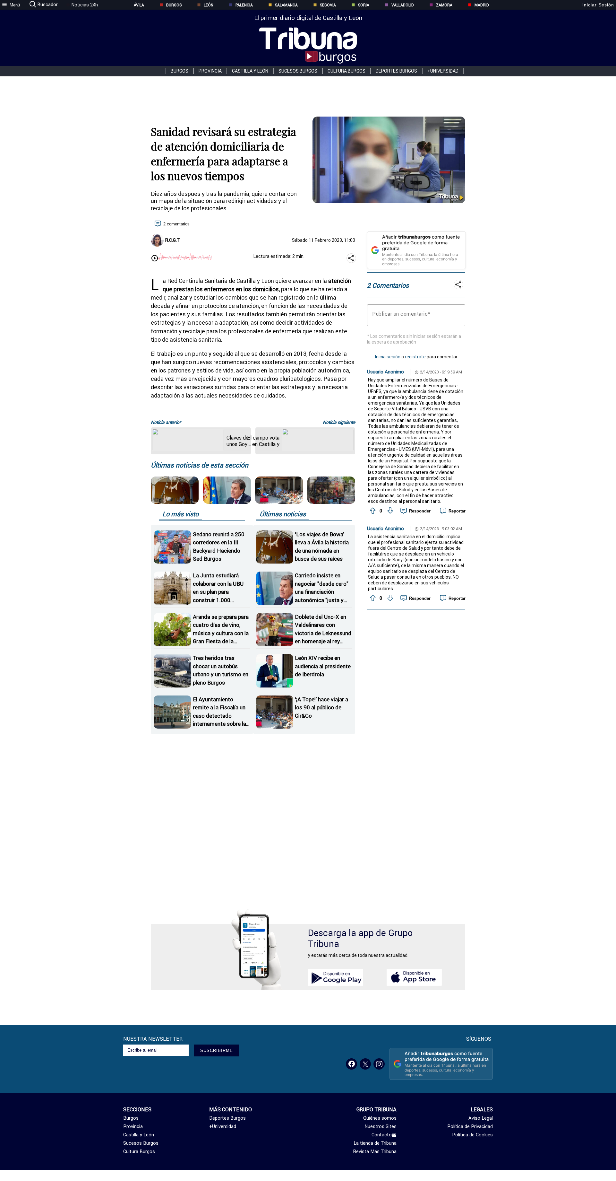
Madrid (482, 5)
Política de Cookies (472, 1135)
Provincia (210, 71)
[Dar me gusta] (372, 511)
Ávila (139, 5)
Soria (363, 5)
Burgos (174, 5)
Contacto (382, 1135)
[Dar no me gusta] (389, 511)
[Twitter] (365, 1064)
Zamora (444, 5)
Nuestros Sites (380, 1126)
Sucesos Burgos (297, 71)
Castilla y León (250, 71)
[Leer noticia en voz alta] (154, 258)
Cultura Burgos (346, 71)
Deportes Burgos (396, 71)
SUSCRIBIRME (216, 1050)
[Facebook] (351, 1064)
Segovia (328, 5)
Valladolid (402, 5)
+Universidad (442, 71)
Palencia (244, 5)
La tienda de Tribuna (375, 1143)
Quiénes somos (380, 1118)
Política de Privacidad (470, 1126)
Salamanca (286, 5)
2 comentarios (176, 224)
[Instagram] (379, 1064)
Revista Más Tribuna (375, 1151)
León (208, 5)
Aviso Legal (480, 1118)
